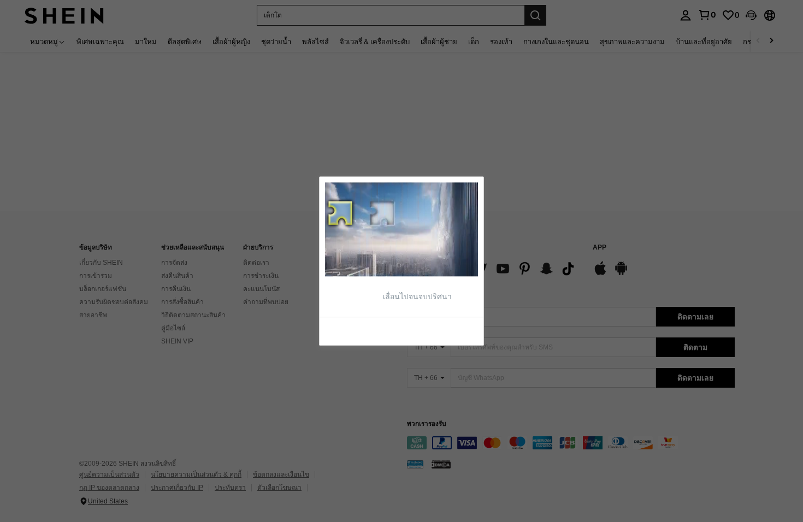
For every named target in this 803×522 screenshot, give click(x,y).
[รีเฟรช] (352, 330)
